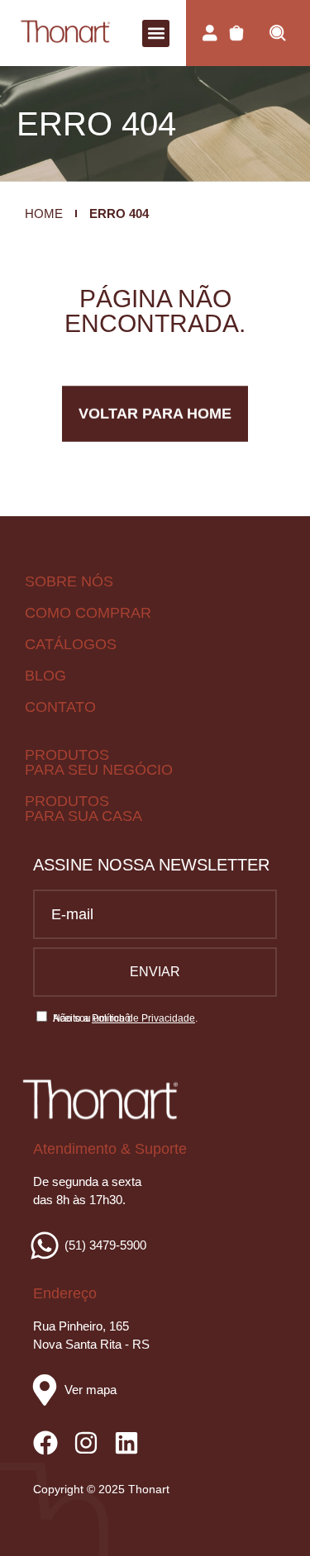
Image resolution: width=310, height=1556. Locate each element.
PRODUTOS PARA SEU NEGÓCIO (99, 762)
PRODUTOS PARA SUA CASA (83, 808)
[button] (155, 33)
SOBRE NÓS (69, 581)
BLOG (45, 675)
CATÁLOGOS (71, 644)
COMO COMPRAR (88, 613)
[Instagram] (86, 1442)
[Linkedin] (126, 1442)
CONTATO (60, 707)
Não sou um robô (92, 1018)
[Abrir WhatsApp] (268, 1514)
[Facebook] (45, 1442)
